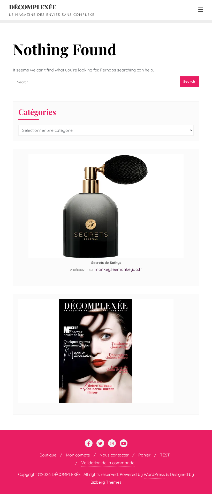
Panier (144, 454)
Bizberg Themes (106, 482)
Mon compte (78, 454)
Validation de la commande (107, 462)
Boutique (48, 454)
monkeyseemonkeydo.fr (118, 269)
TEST (165, 454)
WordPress (154, 474)
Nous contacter (114, 454)
